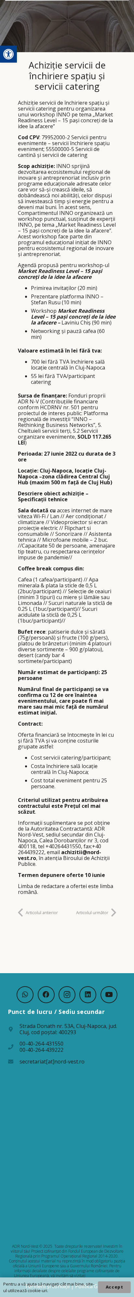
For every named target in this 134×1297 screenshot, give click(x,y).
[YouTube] (108, 994)
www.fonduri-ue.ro (103, 1275)
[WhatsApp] (25, 994)
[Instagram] (67, 994)
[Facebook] (46, 994)
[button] (8, 54)
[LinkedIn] (87, 994)
